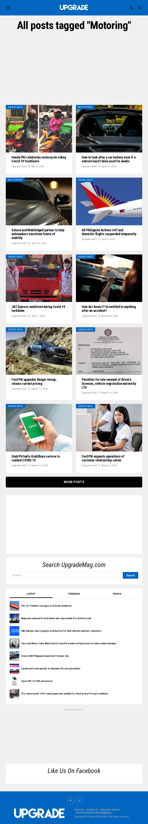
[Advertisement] (74, 68)
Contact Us (92, 809)
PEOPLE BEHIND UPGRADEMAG (93, 812)
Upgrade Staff (19, 166)
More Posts (74, 482)
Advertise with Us (110, 809)
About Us (79, 809)
